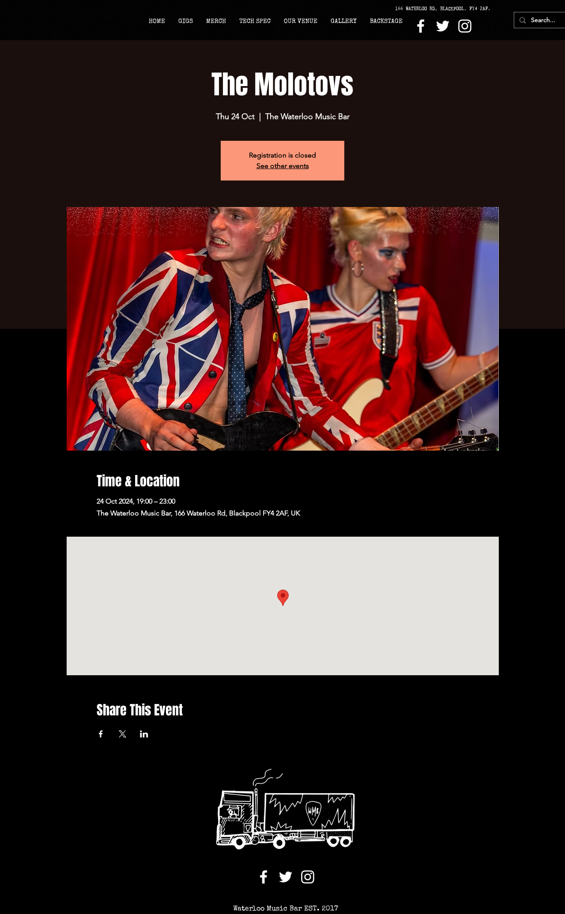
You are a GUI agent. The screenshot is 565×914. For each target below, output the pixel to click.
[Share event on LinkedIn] (144, 733)
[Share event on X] (122, 733)
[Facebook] (420, 26)
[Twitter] (443, 26)
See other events (282, 166)
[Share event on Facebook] (101, 733)
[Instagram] (465, 26)
